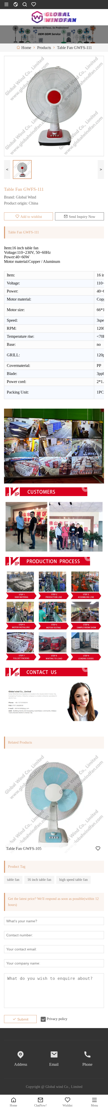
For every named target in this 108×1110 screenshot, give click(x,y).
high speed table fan (73, 880)
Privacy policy (57, 1019)
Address (20, 1064)
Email (54, 1064)
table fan (13, 880)
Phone (87, 1064)
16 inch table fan (39, 880)
